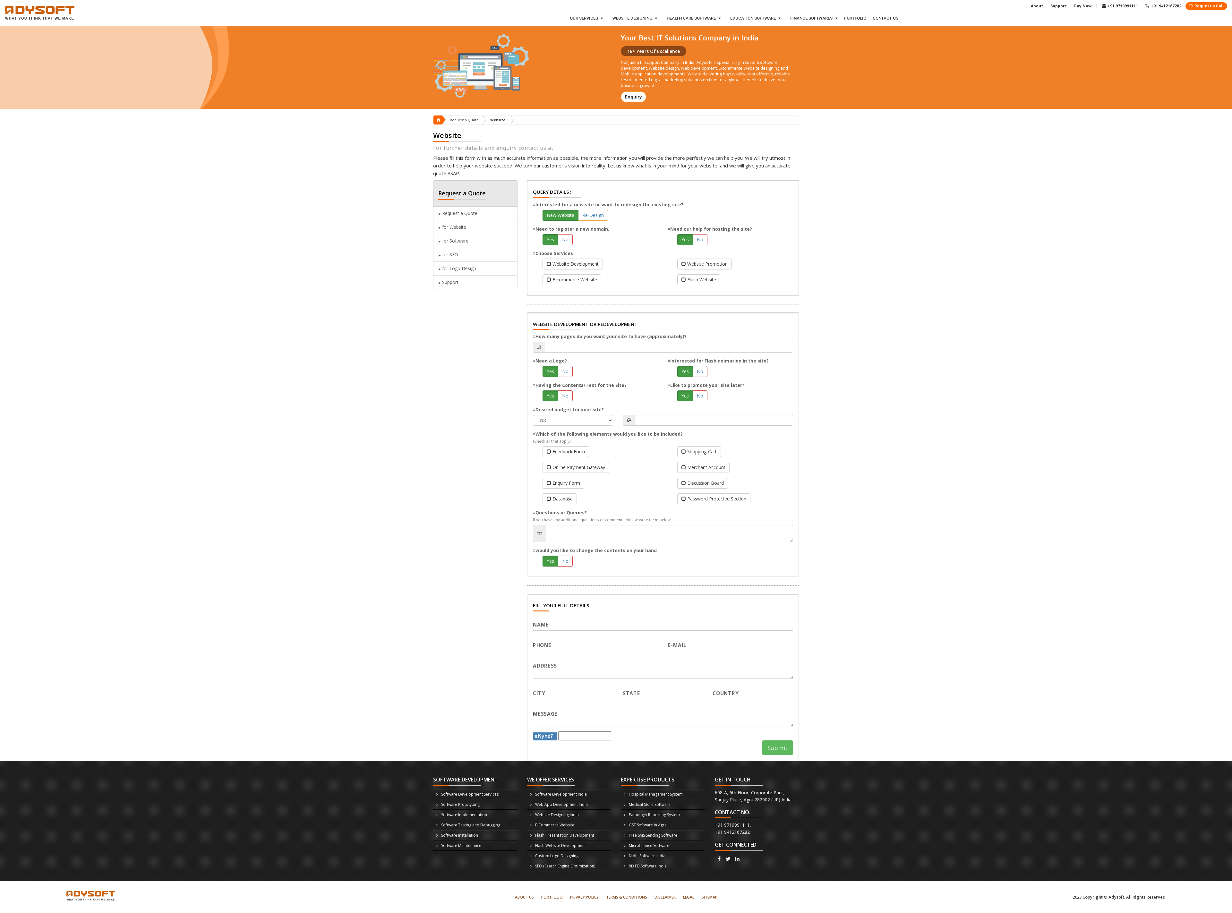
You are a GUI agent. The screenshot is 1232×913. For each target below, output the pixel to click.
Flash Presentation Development (564, 835)
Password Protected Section (716, 499)
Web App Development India (561, 804)
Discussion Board (705, 483)
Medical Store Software (650, 804)
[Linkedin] (737, 858)
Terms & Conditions (626, 897)
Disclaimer (665, 897)
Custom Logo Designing (556, 855)
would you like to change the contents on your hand (596, 550)
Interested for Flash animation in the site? (719, 361)
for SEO (449, 255)
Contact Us (885, 18)
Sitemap (709, 897)
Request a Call (1209, 6)
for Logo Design (458, 268)
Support (1058, 6)
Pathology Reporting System (654, 814)
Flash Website (701, 280)
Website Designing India (557, 814)
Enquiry (633, 97)
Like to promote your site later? (707, 385)
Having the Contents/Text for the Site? (581, 385)
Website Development (575, 264)
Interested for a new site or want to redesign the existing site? (609, 204)
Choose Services (554, 253)
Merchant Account (706, 467)
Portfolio (855, 18)
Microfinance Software (649, 845)
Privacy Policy (584, 897)
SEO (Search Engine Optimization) (565, 866)
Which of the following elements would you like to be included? (608, 437)
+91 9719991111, (733, 825)
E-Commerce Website (554, 825)
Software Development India (561, 794)
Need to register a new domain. (572, 229)
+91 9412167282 (1166, 6)
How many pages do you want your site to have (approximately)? (611, 336)
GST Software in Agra (648, 825)
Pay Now (1082, 6)
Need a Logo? (551, 361)
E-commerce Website (574, 280)
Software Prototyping (460, 804)
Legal (688, 897)
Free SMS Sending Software (653, 835)
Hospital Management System (656, 794)
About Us (524, 897)
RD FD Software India (648, 866)
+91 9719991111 (1123, 6)
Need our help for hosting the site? (711, 229)
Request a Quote (464, 119)
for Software (454, 241)
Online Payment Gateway (578, 467)
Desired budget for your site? (569, 409)
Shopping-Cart (702, 451)
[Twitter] (728, 858)
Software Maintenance (461, 845)
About (1037, 6)
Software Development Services (470, 794)
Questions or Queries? (602, 515)
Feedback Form (568, 451)
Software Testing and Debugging (470, 825)
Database (562, 499)
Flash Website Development (560, 845)
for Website (453, 227)
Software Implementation (464, 814)
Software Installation (459, 835)
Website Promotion (707, 264)
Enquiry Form (566, 483)
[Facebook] (719, 858)
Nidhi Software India (647, 855)
